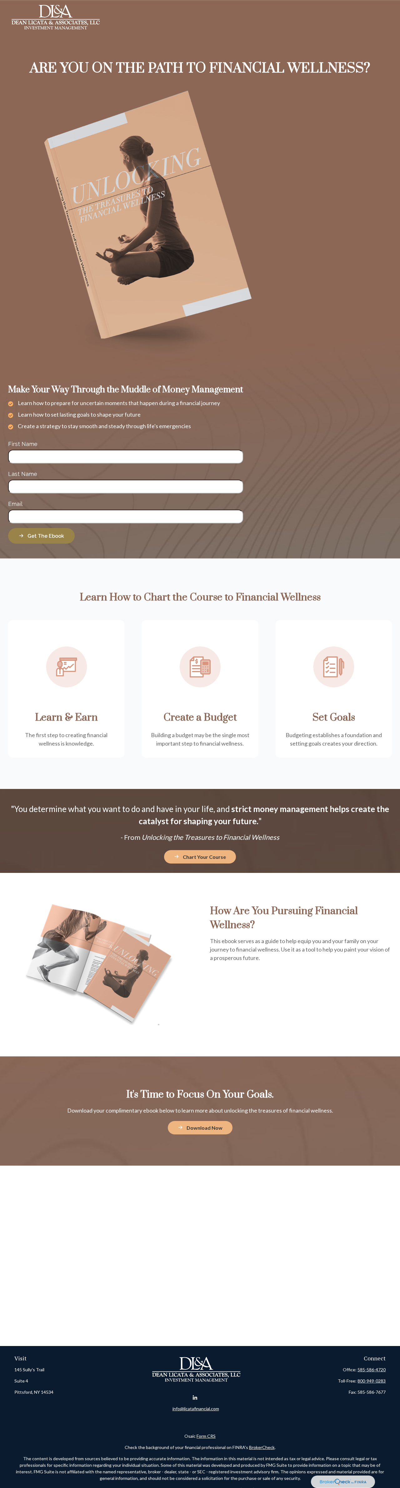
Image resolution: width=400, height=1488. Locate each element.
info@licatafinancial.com (195, 1408)
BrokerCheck (262, 1447)
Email (15, 504)
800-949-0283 (372, 1380)
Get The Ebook (46, 536)
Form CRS (206, 1436)
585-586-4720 (372, 1369)
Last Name (22, 474)
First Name (23, 444)
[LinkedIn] (195, 1397)
